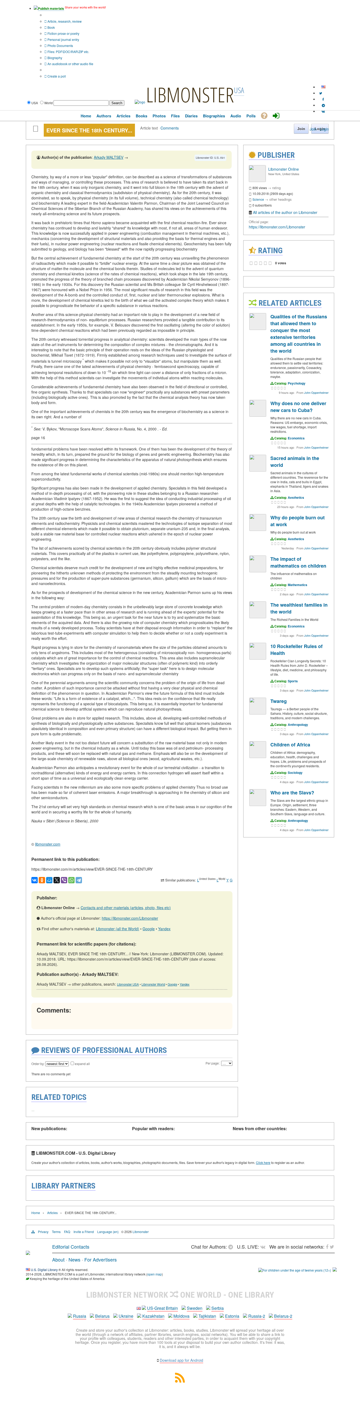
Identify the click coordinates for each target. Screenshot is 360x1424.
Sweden (194, 1308)
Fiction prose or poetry (63, 33)
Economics (296, 438)
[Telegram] (79, 880)
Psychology (296, 383)
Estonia (232, 1316)
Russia (79, 1316)
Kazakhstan (153, 1316)
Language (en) (108, 1231)
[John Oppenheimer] (257, 328)
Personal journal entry (63, 39)
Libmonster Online (283, 169)
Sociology (295, 772)
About (58, 1259)
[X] (56, 880)
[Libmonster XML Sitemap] (180, 1381)
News (74, 1259)
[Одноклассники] (42, 880)
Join (313, 129)
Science (258, 199)
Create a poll (56, 76)
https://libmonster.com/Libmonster (130, 918)
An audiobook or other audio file (70, 63)
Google (149, 928)
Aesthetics (296, 497)
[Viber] (64, 880)
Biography (54, 57)
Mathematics (297, 584)
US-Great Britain (162, 1308)
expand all (82, 1063)
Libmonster (141, 1231)
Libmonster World (153, 984)
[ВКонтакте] (34, 880)
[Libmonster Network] (294, 1270)
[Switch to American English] (323, 87)
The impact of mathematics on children (298, 562)
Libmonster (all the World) (117, 928)
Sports (293, 681)
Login (324, 129)
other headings (280, 199)
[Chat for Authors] (323, 105)
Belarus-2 (283, 1316)
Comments (169, 128)
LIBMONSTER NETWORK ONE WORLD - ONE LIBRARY (180, 1295)
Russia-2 (256, 1316)
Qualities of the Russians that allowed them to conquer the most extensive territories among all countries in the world (298, 333)
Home (35, 1212)
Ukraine (126, 1316)
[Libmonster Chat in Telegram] (232, 1246)
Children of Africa (290, 744)
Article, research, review (64, 21)
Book (51, 27)
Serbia (217, 1308)
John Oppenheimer (316, 392)
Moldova (181, 1316)
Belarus (102, 1316)
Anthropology (298, 724)
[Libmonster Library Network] (335, 1270)
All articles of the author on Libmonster (285, 212)
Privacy (43, 1231)
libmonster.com (47, 844)
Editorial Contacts (70, 1246)
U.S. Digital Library (44, 1269)
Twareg (278, 701)
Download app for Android (181, 1360)
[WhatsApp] (71, 880)
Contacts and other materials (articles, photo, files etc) (126, 907)
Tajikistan (207, 1316)
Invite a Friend (84, 1231)
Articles (52, 1212)
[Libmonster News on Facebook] (323, 99)
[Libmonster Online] (257, 180)
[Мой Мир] (49, 880)
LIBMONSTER (190, 94)
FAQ (67, 1231)
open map (154, 1274)
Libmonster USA (128, 984)
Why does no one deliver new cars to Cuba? (298, 407)
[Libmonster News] (320, 93)
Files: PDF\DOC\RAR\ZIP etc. (68, 51)
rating (276, 187)
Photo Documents (60, 45)
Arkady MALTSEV (108, 157)
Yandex (164, 928)
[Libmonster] (28, 1252)
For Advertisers (100, 1259)
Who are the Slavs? (292, 792)
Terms (56, 1231)
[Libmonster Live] (323, 111)
